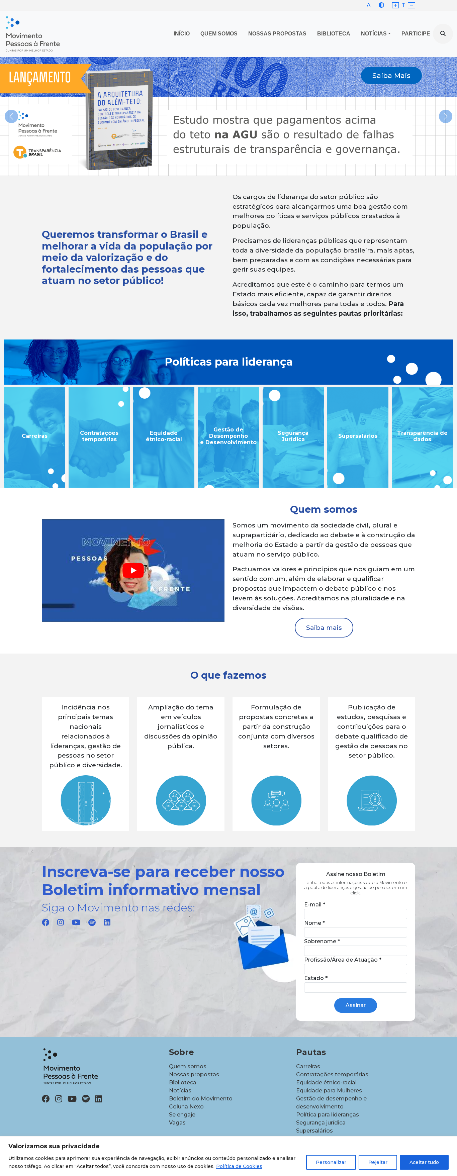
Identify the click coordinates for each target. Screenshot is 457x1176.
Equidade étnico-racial (326, 1082)
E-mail (314, 904)
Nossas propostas (277, 33)
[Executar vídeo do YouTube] (133, 570)
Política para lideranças (327, 1114)
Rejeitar (377, 1162)
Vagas (177, 1122)
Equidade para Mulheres (329, 1090)
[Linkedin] (107, 922)
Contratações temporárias (332, 1074)
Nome (314, 923)
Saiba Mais (391, 75)
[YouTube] (76, 922)
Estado (316, 978)
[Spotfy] (92, 922)
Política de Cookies (239, 1166)
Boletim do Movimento (201, 1098)
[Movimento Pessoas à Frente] (32, 33)
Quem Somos (219, 33)
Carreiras (308, 1066)
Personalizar (331, 1162)
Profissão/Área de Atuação (342, 960)
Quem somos (187, 1066)
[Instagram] (60, 922)
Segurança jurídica (321, 1122)
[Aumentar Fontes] (395, 5)
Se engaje (182, 1114)
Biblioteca (333, 33)
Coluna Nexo (186, 1106)
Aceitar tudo (424, 1162)
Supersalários (314, 1131)
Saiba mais (324, 627)
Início (182, 33)
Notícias (374, 33)
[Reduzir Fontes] (411, 5)
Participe (415, 33)
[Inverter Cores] (381, 5)
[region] (228, 1156)
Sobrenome (322, 941)
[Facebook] (45, 922)
